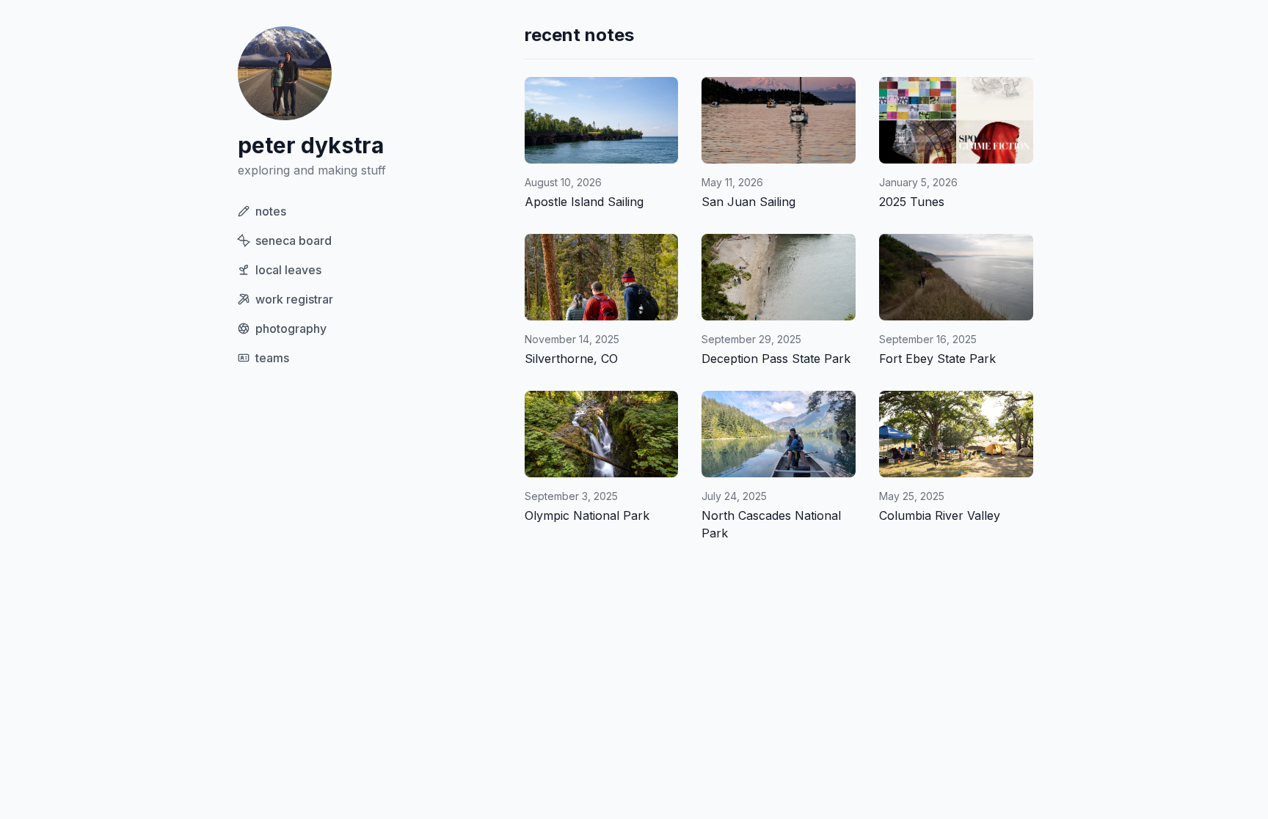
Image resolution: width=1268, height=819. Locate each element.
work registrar (294, 299)
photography (291, 328)
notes (270, 211)
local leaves (288, 269)
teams (272, 357)
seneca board (293, 240)
